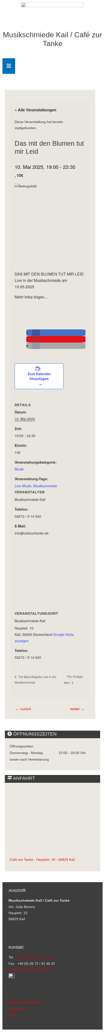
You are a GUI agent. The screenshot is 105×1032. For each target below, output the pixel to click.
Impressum (17, 1008)
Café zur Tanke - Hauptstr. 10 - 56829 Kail (42, 859)
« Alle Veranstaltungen (35, 110)
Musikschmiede (45, 485)
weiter (77, 709)
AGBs (13, 1014)
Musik (19, 469)
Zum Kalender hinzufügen (39, 376)
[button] (36, 333)
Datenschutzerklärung (25, 1002)
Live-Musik (23, 485)
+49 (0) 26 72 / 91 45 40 (35, 957)
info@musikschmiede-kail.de (31, 970)
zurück (23, 709)
